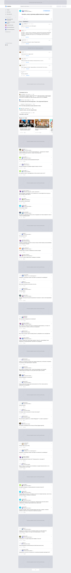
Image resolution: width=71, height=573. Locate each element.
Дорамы (25, 317)
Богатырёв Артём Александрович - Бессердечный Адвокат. (33, 101)
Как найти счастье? (23, 114)
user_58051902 (23, 94)
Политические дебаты (28, 550)
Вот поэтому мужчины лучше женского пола (30, 105)
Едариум (25, 444)
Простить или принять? (27, 255)
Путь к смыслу (26, 164)
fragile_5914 (22, 108)
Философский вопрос (28, 537)
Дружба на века (27, 112)
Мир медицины (27, 199)
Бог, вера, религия (26, 171)
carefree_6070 (23, 112)
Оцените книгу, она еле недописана (28, 110)
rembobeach (22, 104)
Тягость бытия (28, 94)
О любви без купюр (28, 104)
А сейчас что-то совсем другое (30, 275)
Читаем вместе (27, 108)
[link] (26, 126)
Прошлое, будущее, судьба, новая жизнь (31, 191)
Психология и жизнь (27, 11)
